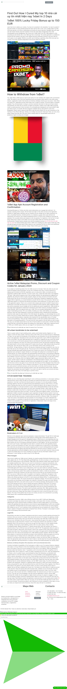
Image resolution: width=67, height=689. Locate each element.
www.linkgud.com (41, 608)
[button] (49, 2)
